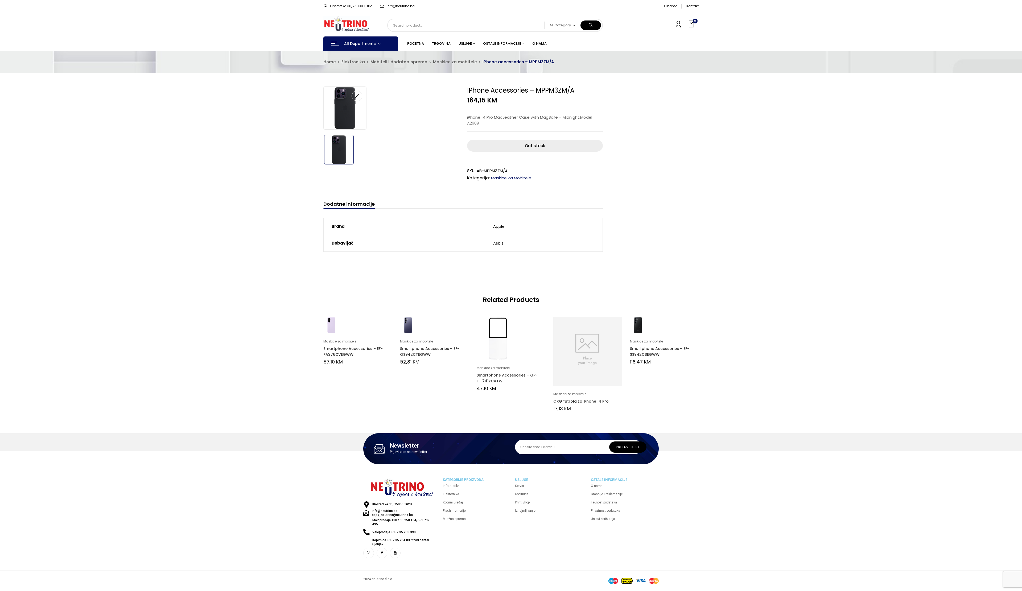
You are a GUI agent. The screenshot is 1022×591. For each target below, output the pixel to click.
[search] (590, 25)
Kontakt (692, 6)
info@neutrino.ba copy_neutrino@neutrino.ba (392, 513)
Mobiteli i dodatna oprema (398, 62)
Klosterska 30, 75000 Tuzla (351, 6)
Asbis (498, 243)
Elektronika (353, 62)
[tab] (349, 204)
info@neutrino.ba (401, 6)
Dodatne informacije (349, 204)
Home (329, 62)
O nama (671, 6)
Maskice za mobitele (455, 62)
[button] (692, 24)
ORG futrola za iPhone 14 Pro (581, 401)
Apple (499, 226)
